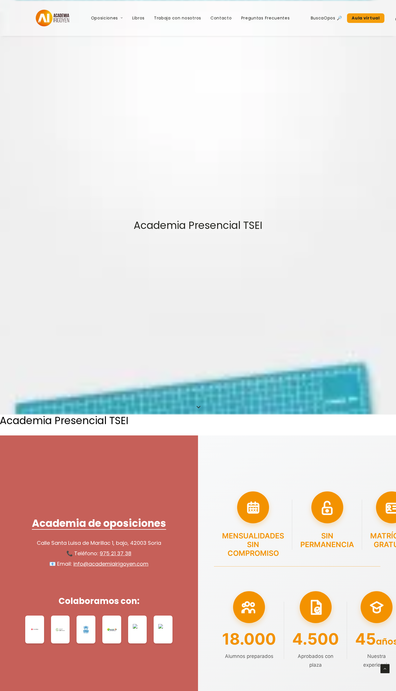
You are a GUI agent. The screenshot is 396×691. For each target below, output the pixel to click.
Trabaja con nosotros (177, 18)
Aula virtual (365, 18)
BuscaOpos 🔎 (326, 18)
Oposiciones (104, 18)
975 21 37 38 (115, 553)
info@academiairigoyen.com (110, 563)
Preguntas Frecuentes (265, 18)
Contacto (221, 18)
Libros (138, 18)
